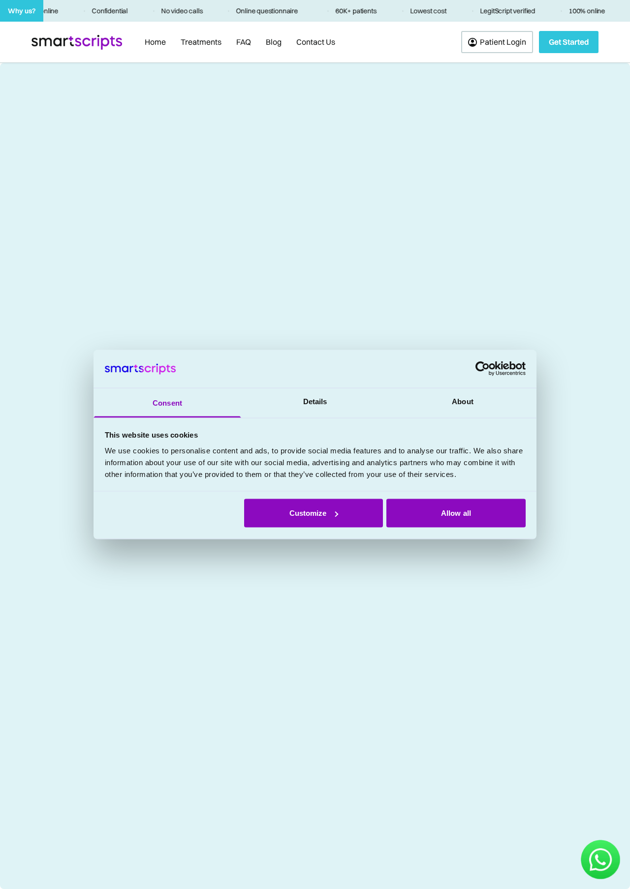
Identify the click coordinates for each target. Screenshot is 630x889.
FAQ (243, 42)
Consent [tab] (167, 402)
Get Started (569, 42)
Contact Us (315, 42)
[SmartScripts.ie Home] (77, 42)
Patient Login (503, 42)
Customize (308, 513)
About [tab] (462, 401)
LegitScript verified (504, 10)
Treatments (201, 42)
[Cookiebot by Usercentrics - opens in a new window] (483, 368)
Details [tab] (315, 401)
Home (155, 42)
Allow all (456, 513)
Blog (274, 42)
